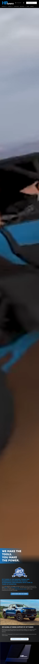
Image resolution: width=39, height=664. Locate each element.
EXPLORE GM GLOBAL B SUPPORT (19, 639)
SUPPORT (32, 6)
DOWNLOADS (16, 6)
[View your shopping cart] (23, 2)
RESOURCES (22, 6)
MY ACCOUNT (19, 2)
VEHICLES (10, 6)
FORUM (27, 6)
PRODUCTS (4, 6)
